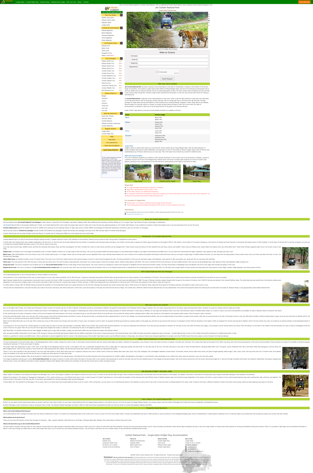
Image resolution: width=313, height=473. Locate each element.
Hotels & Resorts (110, 93)
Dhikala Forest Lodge (58, 2)
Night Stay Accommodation (133, 155)
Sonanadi (128, 135)
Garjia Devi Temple (108, 116)
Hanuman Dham (107, 118)
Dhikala (127, 122)
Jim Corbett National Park (111, 12)
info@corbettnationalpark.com (135, 214)
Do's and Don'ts (111, 142)
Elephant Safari (106, 22)
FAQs (112, 136)
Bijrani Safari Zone (136, 445)
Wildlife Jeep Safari (108, 17)
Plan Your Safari (110, 15)
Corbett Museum (107, 121)
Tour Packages (110, 58)
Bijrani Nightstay (107, 33)
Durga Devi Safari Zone (110, 443)
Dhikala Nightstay (107, 30)
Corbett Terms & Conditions (111, 447)
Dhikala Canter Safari (108, 20)
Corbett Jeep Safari (164, 447)
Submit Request (167, 79)
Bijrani (127, 117)
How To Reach (134, 447)
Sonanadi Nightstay (108, 35)
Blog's (80, 2)
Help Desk (111, 139)
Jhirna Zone (105, 50)
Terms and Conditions (111, 145)
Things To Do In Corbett (192, 443)
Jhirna (127, 131)
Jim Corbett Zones (110, 43)
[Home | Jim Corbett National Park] (7, 2)
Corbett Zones (44, 2)
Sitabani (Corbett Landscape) (111, 123)
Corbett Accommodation (110, 28)
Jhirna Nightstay (107, 38)
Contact (86, 2)
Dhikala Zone (106, 46)
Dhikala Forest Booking (137, 441)
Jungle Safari (106, 25)
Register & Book (110, 129)
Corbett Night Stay (108, 134)
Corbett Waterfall (107, 126)
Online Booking (304, 2)
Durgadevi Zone (107, 53)
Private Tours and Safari (174, 455)
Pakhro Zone (108, 55)
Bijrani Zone (105, 48)
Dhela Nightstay (107, 40)
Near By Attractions (110, 113)
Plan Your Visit (71, 2)
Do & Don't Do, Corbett (110, 445)
